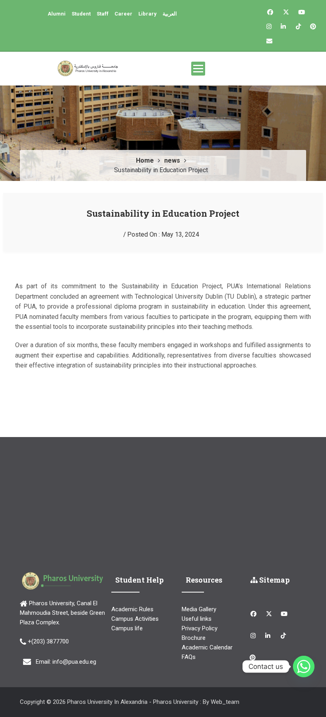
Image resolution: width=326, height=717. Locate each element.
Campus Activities (135, 618)
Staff (103, 14)
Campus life (127, 628)
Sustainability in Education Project (163, 213)
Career (123, 14)
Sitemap (274, 580)
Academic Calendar (207, 647)
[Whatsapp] (303, 666)
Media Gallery (199, 609)
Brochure (194, 637)
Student (81, 14)
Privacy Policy (199, 628)
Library (147, 14)
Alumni (57, 14)
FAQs (189, 657)
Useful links (197, 618)
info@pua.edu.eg (74, 661)
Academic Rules (132, 609)
